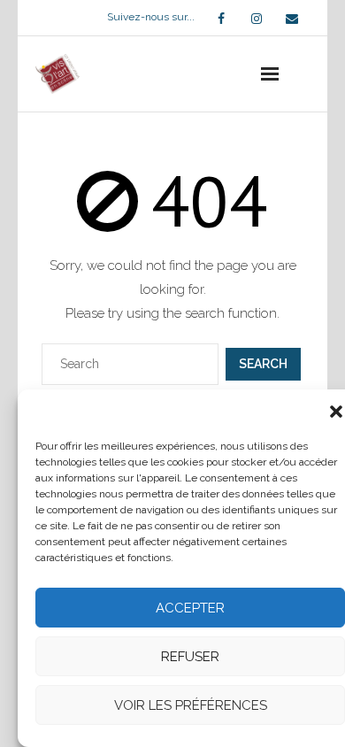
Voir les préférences (190, 705)
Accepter (190, 608)
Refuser (190, 657)
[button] (336, 411)
